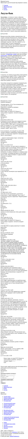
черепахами (4, 55)
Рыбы (5, 8)
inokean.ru (14, 432)
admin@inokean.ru (14, 436)
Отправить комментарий (7, 379)
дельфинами (9, 54)
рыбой (15, 54)
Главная (6, 5)
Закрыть (3, 383)
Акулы (5, 9)
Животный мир (8, 6)
